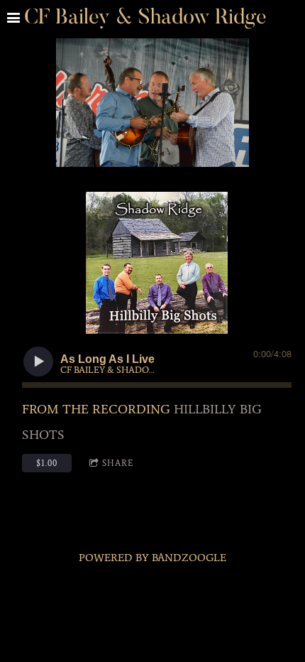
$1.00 (46, 463)
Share (117, 463)
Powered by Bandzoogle (152, 557)
